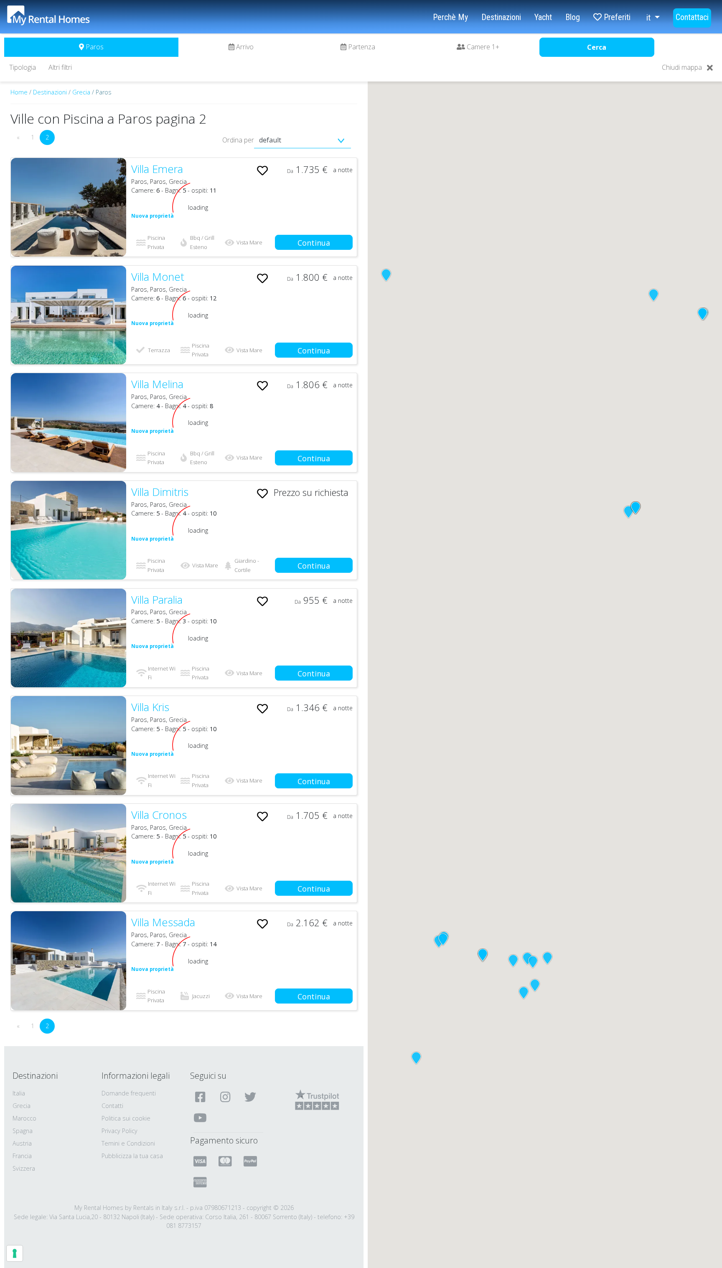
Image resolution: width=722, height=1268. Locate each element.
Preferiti (616, 17)
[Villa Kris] (68, 745)
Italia (19, 1093)
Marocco (24, 1118)
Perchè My (450, 17)
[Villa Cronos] (68, 853)
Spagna (23, 1131)
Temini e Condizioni (128, 1143)
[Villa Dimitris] (68, 530)
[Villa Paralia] (68, 638)
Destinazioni (501, 17)
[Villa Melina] (68, 422)
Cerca (596, 47)
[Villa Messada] (68, 960)
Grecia (81, 92)
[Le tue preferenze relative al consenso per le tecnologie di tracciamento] (15, 1253)
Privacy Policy (119, 1131)
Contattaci (692, 17)
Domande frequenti (129, 1093)
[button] (386, 275)
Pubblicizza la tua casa (132, 1156)
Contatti (112, 1106)
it (649, 18)
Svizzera (24, 1168)
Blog (572, 17)
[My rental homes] (63, 19)
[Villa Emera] (68, 207)
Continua (313, 243)
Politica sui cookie (126, 1118)
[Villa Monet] (68, 315)
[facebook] (201, 1097)
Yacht (543, 17)
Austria (22, 1143)
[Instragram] (226, 1097)
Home (19, 92)
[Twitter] (251, 1097)
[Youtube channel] (201, 1118)
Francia (22, 1156)
